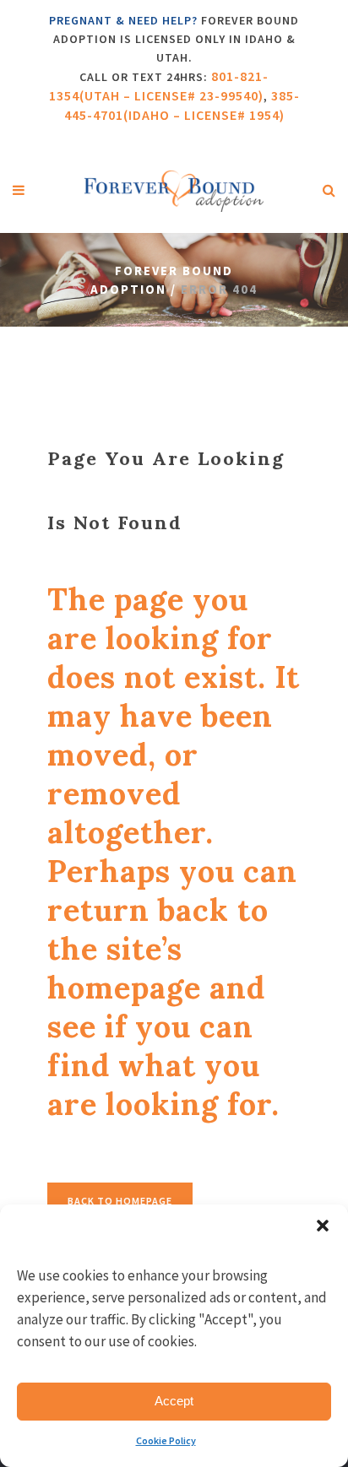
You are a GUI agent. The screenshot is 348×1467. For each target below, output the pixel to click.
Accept (174, 1401)
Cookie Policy (166, 1440)
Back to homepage (120, 1200)
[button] (322, 1225)
